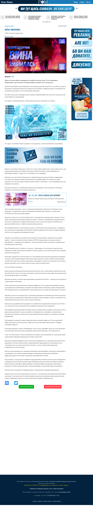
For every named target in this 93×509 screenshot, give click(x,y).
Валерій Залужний (9, 26)
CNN (13, 76)
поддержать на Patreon (53, 387)
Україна (8, 36)
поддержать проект (26, 387)
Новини (76, 2)
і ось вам (62, 492)
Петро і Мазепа (6, 2)
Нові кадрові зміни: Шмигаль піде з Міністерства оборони (12, 17)
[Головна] (42, 2)
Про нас (88, 2)
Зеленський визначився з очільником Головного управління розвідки (34, 17)
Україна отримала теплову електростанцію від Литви (80, 17)
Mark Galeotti (30, 201)
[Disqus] (35, 410)
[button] (43, 22)
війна (12, 36)
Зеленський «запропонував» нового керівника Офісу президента (58, 17)
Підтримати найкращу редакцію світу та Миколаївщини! (46, 488)
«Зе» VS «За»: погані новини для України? (44, 195)
